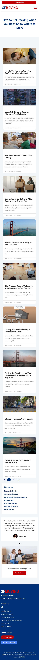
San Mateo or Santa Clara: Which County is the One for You (19, 200)
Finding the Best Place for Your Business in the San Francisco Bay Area (18, 375)
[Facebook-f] (2, 607)
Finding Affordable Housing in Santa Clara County (17, 331)
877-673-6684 (7, 637)
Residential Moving (7, 614)
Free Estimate (19, 573)
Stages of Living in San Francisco (19, 419)
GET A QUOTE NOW (9, 642)
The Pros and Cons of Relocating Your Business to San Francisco (19, 287)
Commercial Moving (7, 617)
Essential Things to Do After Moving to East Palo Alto (17, 113)
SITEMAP (22, 657)
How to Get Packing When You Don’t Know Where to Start (18, 72)
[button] (19, 2)
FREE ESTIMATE (6, 626)
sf (10, 8)
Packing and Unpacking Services (11, 620)
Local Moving (5, 623)
